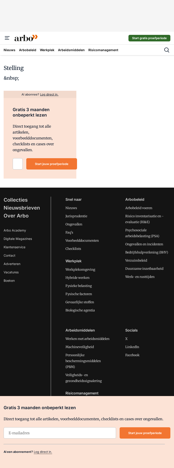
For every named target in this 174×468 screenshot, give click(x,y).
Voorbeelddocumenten (82, 241)
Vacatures (11, 272)
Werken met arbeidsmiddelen (87, 339)
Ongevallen (73, 224)
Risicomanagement (82, 393)
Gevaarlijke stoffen (79, 302)
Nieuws (71, 208)
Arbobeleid (134, 199)
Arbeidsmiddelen (80, 330)
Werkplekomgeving (80, 269)
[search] (166, 50)
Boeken (9, 280)
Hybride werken (77, 278)
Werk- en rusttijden (140, 277)
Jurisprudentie (76, 216)
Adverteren (12, 264)
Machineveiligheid (79, 347)
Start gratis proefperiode (149, 38)
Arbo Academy (15, 230)
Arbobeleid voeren (138, 208)
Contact (9, 255)
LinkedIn (132, 347)
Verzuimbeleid (136, 260)
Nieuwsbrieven (22, 208)
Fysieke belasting (78, 286)
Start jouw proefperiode (51, 164)
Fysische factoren (78, 294)
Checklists (73, 249)
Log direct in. (43, 452)
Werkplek (73, 261)
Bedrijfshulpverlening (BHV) (146, 252)
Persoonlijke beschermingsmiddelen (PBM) (83, 361)
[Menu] (7, 38)
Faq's (69, 232)
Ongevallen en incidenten (144, 244)
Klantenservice (14, 247)
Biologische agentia (80, 310)
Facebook (132, 355)
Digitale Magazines (18, 239)
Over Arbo (16, 216)
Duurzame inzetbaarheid (144, 269)
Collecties (16, 200)
